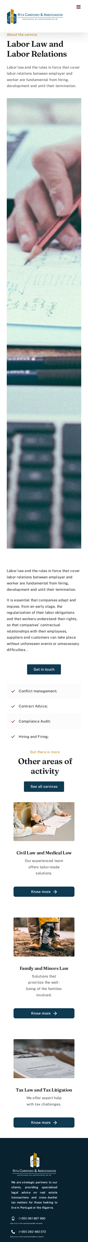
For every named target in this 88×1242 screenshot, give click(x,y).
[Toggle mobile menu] (78, 7)
